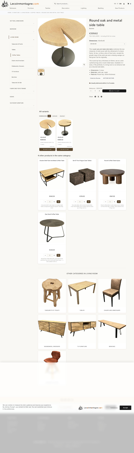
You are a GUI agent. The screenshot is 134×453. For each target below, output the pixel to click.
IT (117, 4)
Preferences (114, 407)
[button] (124, 3)
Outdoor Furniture (16, 103)
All (49, 116)
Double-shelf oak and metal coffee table (52, 160)
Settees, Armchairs (17, 21)
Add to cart (115, 91)
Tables (14, 49)
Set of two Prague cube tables (82, 160)
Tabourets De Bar (17, 82)
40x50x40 (54, 116)
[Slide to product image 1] (41, 72)
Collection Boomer (95, 78)
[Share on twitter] (98, 96)
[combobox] (68, 4)
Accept (125, 408)
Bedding (101, 8)
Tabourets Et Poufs (17, 44)
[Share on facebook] (95, 96)
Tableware (13, 8)
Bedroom (13, 29)
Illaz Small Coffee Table (52, 214)
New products (119, 8)
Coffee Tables (16, 55)
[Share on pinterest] (101, 96)
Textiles (47, 8)
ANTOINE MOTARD (108, 78)
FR (115, 4)
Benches (14, 77)
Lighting (83, 8)
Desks (12, 96)
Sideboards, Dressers (18, 66)
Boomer (91, 28)
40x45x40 (62, 116)
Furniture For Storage (18, 88)
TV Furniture (15, 71)
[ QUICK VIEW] (52, 177)
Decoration (65, 8)
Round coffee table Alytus (112, 160)
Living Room (14, 37)
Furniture (31, 8)
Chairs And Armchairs (18, 60)
